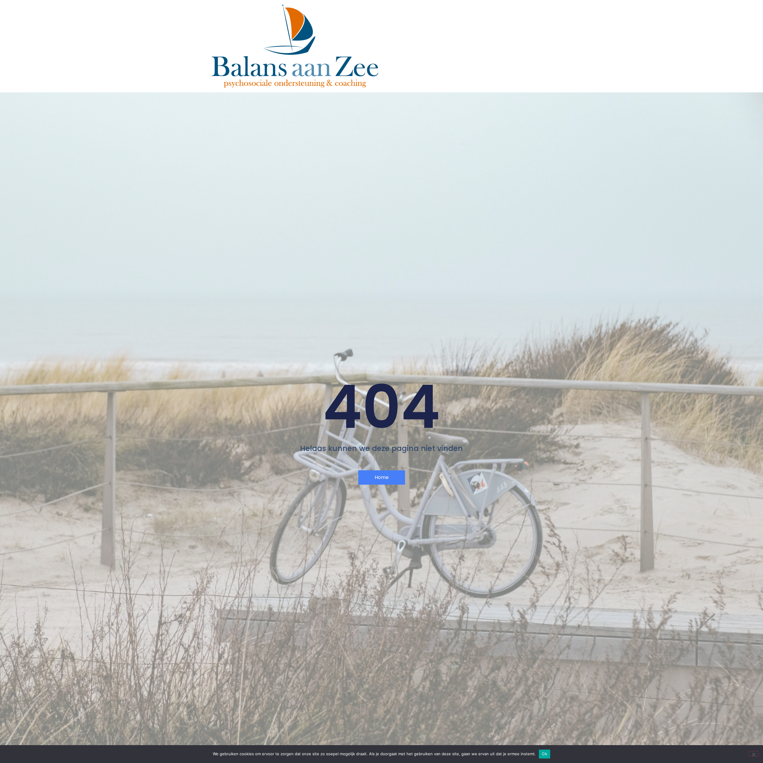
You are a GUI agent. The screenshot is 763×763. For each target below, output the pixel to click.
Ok (544, 753)
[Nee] (753, 753)
